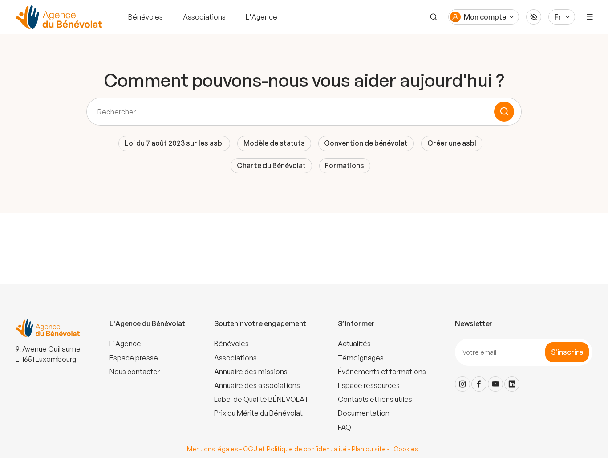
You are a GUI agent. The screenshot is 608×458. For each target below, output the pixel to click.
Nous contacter (134, 371)
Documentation (363, 413)
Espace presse (133, 357)
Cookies (405, 449)
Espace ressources (369, 385)
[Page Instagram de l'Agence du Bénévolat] (462, 384)
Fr (558, 16)
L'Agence (261, 16)
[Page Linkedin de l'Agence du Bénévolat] (511, 384)
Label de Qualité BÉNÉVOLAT (261, 399)
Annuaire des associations (257, 385)
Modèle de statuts (274, 143)
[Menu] (589, 17)
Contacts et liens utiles (375, 399)
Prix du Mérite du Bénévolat (258, 413)
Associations (204, 16)
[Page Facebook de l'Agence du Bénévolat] (478, 384)
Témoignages (361, 357)
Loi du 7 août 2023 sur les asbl (174, 143)
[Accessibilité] (533, 17)
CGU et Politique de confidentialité (295, 449)
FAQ (344, 427)
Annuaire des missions (251, 371)
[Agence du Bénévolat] (57, 17)
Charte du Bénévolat (271, 165)
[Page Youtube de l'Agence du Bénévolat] (495, 384)
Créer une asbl (451, 143)
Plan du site (369, 449)
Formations (344, 165)
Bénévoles (145, 16)
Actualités (354, 343)
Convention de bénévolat (366, 143)
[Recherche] (433, 17)
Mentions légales (212, 449)
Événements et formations (382, 371)
